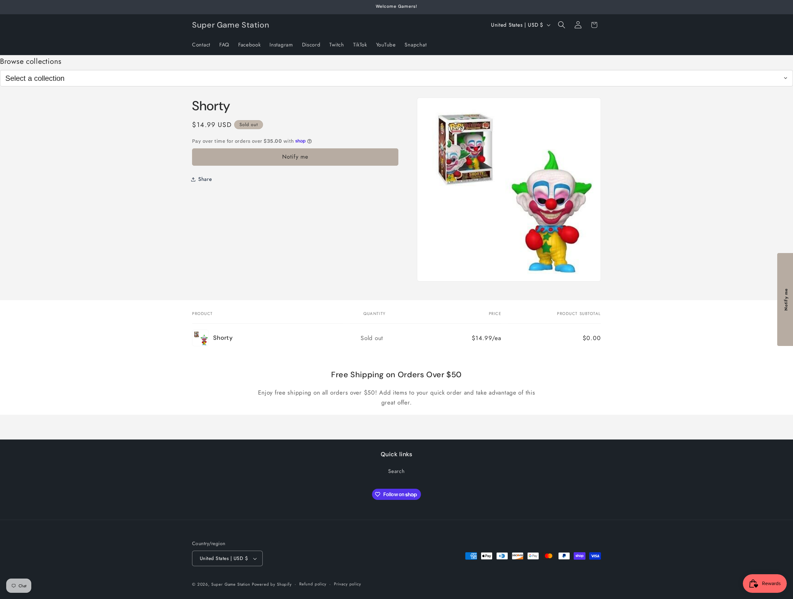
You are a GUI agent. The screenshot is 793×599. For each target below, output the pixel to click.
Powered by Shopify (272, 584)
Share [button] (205, 179)
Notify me (295, 157)
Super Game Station (230, 584)
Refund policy (312, 584)
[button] (561, 25)
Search (396, 471)
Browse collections (31, 61)
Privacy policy (347, 584)
